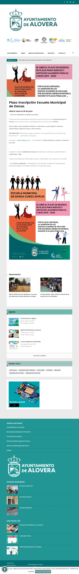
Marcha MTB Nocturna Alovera (31, 330)
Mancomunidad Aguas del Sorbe (18, 446)
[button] (5, 569)
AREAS (23, 53)
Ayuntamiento (12, 53)
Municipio (51, 53)
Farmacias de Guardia (14, 436)
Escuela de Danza (25, 497)
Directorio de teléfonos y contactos (31, 525)
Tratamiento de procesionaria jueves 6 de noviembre (35, 60)
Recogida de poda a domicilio (27, 370)
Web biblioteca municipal (15, 427)
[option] (42, 60)
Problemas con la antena (16, 373)
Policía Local (13, 370)
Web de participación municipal (30, 547)
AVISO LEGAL (10, 563)
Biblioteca (57, 370)
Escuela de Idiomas (26, 486)
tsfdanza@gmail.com (24, 140)
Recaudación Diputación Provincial (18, 432)
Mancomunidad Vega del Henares (18, 441)
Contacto (62, 53)
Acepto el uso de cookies (43, 571)
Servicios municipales (36, 53)
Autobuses (49, 370)
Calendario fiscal (25, 536)
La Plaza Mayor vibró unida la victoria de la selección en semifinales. (54, 295)
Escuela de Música (26, 508)
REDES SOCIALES (11, 565)
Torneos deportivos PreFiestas (31, 342)
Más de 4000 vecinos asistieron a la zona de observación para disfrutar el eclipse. (23, 295)
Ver (14, 405)
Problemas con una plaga (33, 373)
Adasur (9, 450)
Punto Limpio (40, 370)
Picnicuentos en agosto (28, 318)
